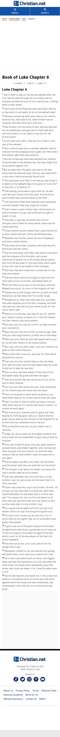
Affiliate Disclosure (13, 699)
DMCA (42, 699)
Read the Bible (14, 19)
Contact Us (31, 699)
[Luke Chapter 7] (42, 83)
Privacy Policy (23, 690)
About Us (8, 690)
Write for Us (32, 695)
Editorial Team (48, 690)
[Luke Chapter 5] (18, 83)
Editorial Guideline (13, 695)
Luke (24, 19)
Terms (35, 690)
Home (4, 19)
